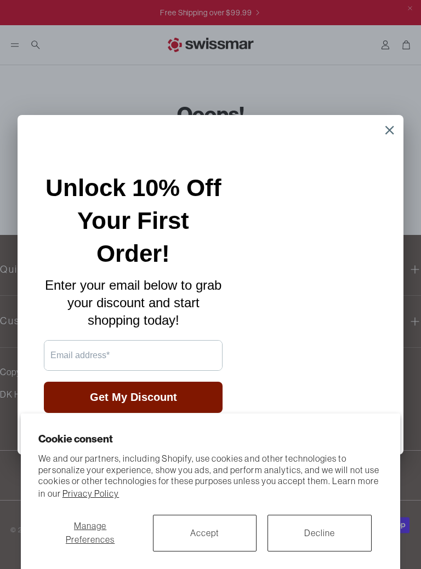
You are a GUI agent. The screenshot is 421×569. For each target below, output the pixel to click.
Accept (204, 533)
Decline (319, 533)
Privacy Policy (91, 493)
